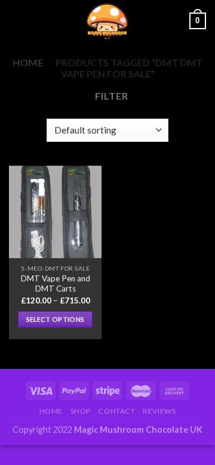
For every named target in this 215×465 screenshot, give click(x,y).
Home (28, 62)
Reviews (159, 411)
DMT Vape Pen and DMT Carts (55, 284)
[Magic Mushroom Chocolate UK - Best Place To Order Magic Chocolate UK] (107, 21)
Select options (55, 319)
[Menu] (16, 20)
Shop (80, 411)
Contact (116, 411)
